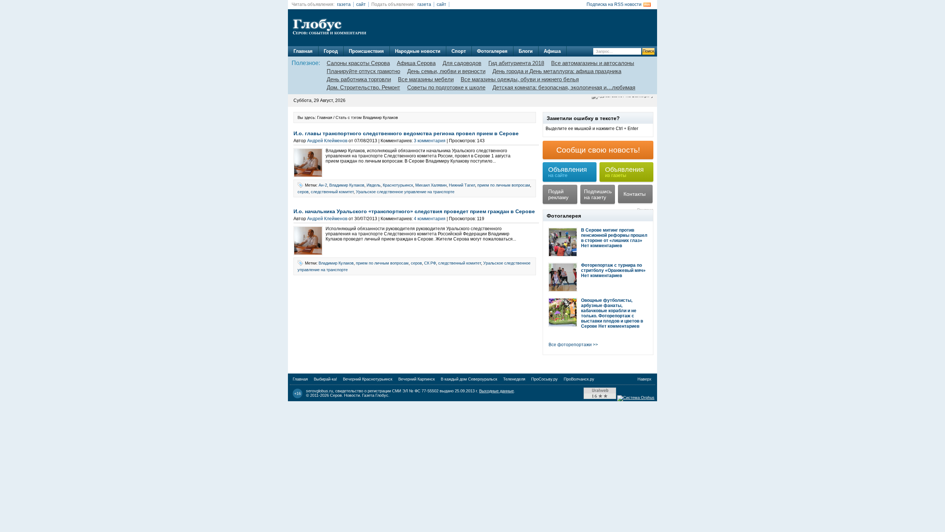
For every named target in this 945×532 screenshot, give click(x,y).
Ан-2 (323, 185)
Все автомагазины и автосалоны (592, 63)
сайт (361, 4)
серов (303, 192)
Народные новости (417, 51)
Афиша (552, 51)
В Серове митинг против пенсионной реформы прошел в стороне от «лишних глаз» (614, 235)
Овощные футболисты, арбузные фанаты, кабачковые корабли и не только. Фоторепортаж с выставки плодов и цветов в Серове (612, 313)
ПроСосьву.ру (544, 379)
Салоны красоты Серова (358, 63)
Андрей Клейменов (327, 140)
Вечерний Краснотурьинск (367, 379)
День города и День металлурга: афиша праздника (556, 71)
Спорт (458, 51)
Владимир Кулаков (346, 185)
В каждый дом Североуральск (469, 379)
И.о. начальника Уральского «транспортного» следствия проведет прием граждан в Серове (414, 211)
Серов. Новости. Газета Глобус (359, 395)
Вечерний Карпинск (416, 379)
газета (344, 4)
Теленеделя (514, 379)
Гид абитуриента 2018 (516, 63)
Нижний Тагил (462, 185)
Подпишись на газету (598, 194)
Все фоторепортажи (570, 344)
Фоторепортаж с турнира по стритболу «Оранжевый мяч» (613, 268)
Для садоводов (462, 63)
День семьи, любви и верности (446, 71)
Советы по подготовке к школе (446, 87)
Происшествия (366, 51)
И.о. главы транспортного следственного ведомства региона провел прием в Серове (406, 133)
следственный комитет (332, 192)
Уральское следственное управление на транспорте (405, 192)
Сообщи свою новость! (598, 150)
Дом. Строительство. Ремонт (363, 87)
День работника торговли (359, 79)
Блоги (526, 51)
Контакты (634, 194)
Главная (303, 51)
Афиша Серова (416, 63)
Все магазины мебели (426, 79)
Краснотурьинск (398, 185)
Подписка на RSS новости (614, 4)
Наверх (645, 379)
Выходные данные (496, 391)
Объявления (567, 172)
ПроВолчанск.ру (579, 379)
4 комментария (430, 218)
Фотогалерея (492, 51)
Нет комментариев (601, 245)
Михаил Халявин (431, 185)
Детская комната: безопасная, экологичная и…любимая (563, 87)
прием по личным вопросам (503, 185)
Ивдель (374, 185)
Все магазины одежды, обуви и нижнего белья (520, 79)
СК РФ (430, 263)
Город (331, 51)
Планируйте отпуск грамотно (363, 71)
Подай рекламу (558, 194)
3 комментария (430, 140)
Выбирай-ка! (325, 379)
